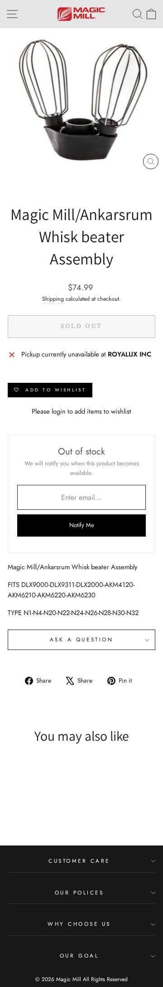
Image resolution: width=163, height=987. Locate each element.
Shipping (53, 299)
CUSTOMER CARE (79, 861)
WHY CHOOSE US (79, 924)
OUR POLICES (79, 892)
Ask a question (81, 639)
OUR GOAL (79, 955)
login (59, 411)
